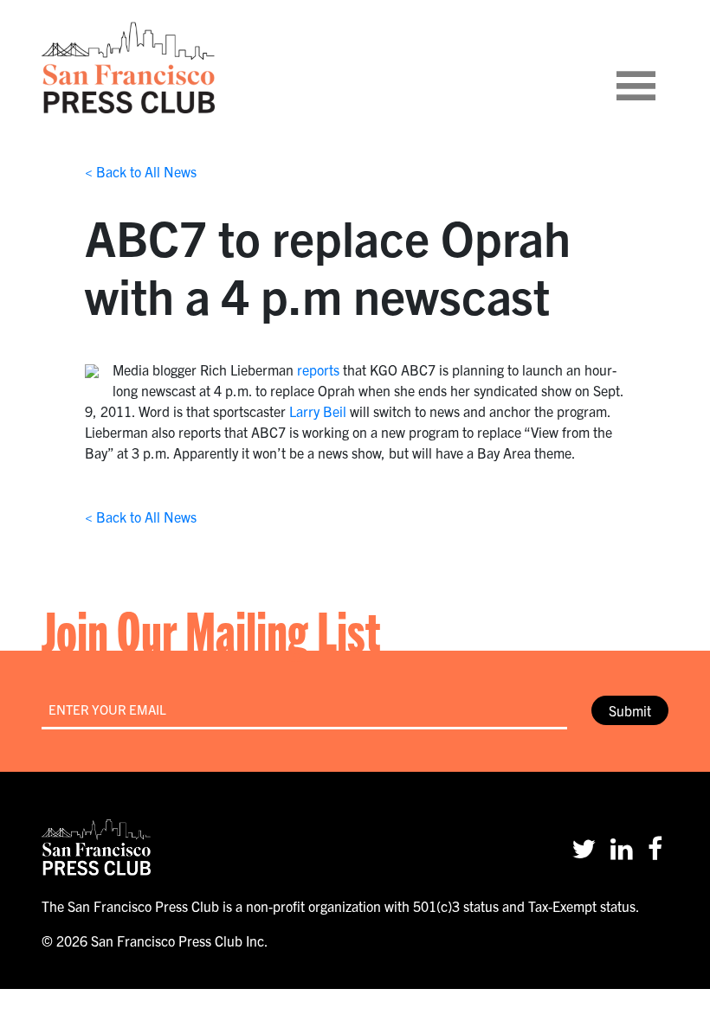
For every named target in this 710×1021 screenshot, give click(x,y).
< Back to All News (141, 171)
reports (318, 369)
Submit (630, 710)
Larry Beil (317, 411)
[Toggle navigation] (657, 67)
